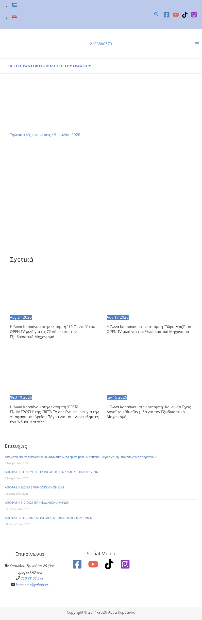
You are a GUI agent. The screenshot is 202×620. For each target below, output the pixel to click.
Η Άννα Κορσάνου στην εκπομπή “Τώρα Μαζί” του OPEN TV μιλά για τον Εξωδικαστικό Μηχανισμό (149, 329)
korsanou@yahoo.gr (32, 584)
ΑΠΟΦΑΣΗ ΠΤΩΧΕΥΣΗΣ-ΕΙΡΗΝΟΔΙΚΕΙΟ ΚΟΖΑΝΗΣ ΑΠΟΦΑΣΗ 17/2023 (52, 472)
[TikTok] (185, 15)
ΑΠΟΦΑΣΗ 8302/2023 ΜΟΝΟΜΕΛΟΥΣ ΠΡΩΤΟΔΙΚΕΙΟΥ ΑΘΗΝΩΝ (48, 518)
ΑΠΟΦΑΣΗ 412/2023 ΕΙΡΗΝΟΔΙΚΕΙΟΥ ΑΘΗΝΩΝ (37, 503)
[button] (156, 15)
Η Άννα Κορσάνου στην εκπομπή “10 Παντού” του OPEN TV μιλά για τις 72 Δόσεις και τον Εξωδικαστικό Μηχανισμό (52, 331)
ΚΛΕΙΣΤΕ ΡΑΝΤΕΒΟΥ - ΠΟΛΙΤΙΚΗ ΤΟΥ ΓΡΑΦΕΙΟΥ (49, 65)
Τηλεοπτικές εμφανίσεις (30, 134)
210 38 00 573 (32, 578)
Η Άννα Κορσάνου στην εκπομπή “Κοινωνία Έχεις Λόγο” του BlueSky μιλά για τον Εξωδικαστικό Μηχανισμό (149, 411)
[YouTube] (176, 15)
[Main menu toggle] (197, 44)
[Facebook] (167, 15)
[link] (15, 5)
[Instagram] (194, 15)
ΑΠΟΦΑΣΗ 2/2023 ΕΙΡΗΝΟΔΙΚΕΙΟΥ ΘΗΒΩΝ (34, 487)
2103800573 (101, 43)
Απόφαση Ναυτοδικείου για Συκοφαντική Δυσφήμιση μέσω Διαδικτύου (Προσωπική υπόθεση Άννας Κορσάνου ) (81, 457)
